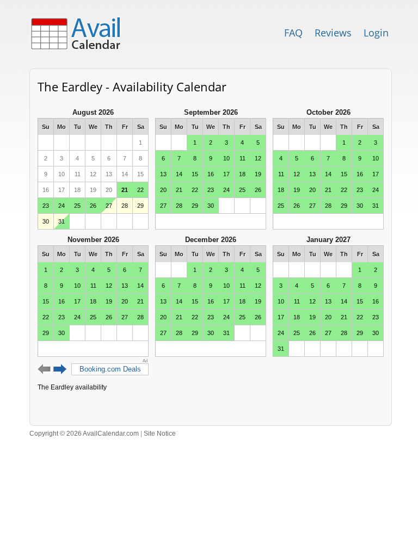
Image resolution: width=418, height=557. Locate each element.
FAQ (293, 32)
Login (376, 32)
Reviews (333, 32)
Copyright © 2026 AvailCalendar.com (84, 433)
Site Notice (160, 433)
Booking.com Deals (110, 369)
